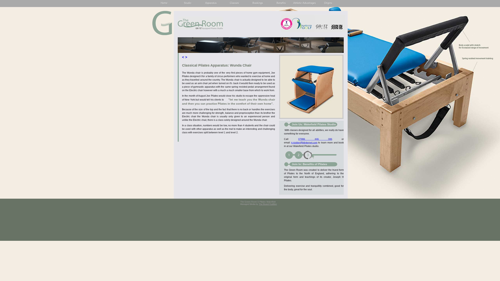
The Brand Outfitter (268, 204)
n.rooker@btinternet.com (304, 142)
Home (164, 3)
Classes (234, 3)
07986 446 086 (315, 139)
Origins (328, 3)
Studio (187, 3)
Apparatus (211, 3)
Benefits (281, 3)
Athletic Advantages (304, 3)
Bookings (258, 3)
